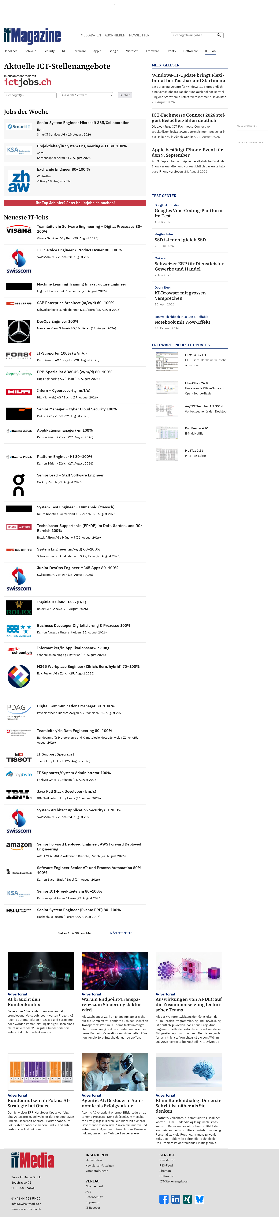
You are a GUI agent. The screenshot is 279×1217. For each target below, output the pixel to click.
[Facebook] (165, 1202)
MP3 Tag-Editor (195, 455)
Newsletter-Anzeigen (99, 1165)
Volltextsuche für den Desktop (205, 411)
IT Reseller (92, 1207)
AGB (88, 1191)
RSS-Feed (166, 1165)
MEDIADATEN (91, 35)
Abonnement (94, 1186)
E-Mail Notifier (195, 433)
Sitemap (165, 1171)
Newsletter (167, 1160)
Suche (175, 43)
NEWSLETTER (139, 35)
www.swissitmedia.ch (26, 1209)
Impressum (93, 1202)
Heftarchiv (166, 1176)
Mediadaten (93, 1160)
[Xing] (189, 1202)
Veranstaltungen (96, 1171)
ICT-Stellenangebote (173, 1181)
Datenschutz (94, 1197)
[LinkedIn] (177, 1202)
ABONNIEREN (115, 35)
